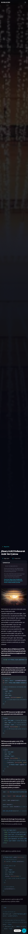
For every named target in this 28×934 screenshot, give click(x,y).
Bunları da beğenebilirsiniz (11, 566)
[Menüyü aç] (25, 2)
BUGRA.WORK (5, 2)
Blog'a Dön (6, 546)
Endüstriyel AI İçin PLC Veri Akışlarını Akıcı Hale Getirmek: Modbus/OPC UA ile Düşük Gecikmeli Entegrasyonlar (13, 570)
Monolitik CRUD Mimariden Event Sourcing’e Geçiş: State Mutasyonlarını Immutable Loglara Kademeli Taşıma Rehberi (14, 575)
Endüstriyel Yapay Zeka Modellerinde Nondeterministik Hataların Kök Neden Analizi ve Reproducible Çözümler (13, 581)
